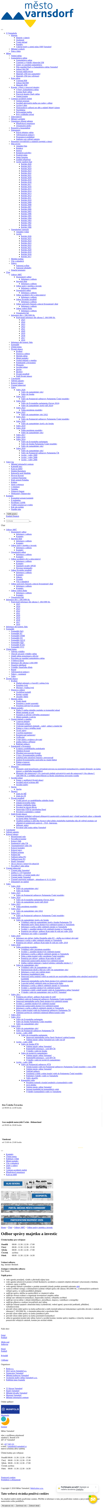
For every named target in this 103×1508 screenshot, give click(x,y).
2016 (23, 340)
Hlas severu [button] (15, 144)
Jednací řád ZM (22, 69)
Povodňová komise (18, 839)
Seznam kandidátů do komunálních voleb (42, 1089)
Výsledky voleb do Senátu (36, 1051)
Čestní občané (21, 42)
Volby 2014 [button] (20, 439)
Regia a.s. (10, 1369)
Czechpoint (15, 378)
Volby (13, 676)
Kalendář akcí (16, 466)
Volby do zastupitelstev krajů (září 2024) (37, 405)
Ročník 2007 (26, 207)
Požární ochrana (17, 852)
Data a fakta (16, 51)
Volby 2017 (20, 435)
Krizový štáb (16, 841)
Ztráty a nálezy (12, 1165)
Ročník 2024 (26, 168)
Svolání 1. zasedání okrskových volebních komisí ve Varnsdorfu (46, 929)
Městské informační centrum (22, 464)
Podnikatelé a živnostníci (26, 363)
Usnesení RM (21, 80)
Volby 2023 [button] (20, 408)
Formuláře (15, 345)
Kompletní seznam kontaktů (22, 498)
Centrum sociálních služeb (16, 1170)
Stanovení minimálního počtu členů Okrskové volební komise (50, 1037)
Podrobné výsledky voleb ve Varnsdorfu (42, 1076)
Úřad (10, 1227)
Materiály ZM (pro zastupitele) (28, 74)
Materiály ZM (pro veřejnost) (27, 76)
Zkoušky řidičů (22, 697)
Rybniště (4, 1356)
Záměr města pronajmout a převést (24, 656)
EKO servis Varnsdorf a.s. (16, 1371)
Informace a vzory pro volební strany (35, 972)
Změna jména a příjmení (25, 742)
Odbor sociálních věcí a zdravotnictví (26, 559)
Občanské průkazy (23, 724)
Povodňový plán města (20, 866)
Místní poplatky (22, 358)
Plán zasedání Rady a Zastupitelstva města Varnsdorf (37, 67)
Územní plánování (18, 385)
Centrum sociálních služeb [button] (21, 99)
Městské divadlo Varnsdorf (16, 1393)
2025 (23, 320)
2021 (23, 329)
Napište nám (16, 509)
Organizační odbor (18, 552)
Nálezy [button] (14, 263)
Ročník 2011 (26, 198)
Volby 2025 (15, 893)
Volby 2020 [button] (20, 421)
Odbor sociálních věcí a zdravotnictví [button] (31, 295)
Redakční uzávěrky (23, 153)
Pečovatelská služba (24, 112)
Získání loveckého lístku (25, 803)
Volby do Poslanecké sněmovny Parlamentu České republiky (45, 399)
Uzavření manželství (24, 733)
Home (3, 1227)
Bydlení (19, 351)
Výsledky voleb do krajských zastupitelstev (43, 1060)
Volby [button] (13, 387)
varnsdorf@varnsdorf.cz (17, 1446)
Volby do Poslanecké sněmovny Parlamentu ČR (40, 453)
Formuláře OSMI (18, 636)
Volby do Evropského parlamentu (34, 442)
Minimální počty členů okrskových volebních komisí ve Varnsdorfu (47, 925)
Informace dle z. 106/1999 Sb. (18, 600)
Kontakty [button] (9, 496)
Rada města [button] (15, 78)
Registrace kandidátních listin (32, 974)
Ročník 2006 (26, 209)
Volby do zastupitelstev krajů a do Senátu (37, 424)
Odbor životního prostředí (21, 570)
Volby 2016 (20, 437)
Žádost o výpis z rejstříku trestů (28, 728)
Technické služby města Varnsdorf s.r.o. (21, 1378)
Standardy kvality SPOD (26, 566)
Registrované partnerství (25, 735)
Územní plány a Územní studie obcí (25, 875)
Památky (19, 44)
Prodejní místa (21, 155)
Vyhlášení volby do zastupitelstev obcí (36, 967)
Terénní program (22, 101)
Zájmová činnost (17, 491)
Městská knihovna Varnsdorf (17, 1375)
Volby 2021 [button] (20, 417)
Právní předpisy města (25, 132)
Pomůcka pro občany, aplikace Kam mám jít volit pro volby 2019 (42, 943)
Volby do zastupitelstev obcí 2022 (34, 414)
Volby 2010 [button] (20, 448)
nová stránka (31, 1085)
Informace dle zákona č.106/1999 (24, 663)
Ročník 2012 (26, 196)
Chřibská (4, 1360)
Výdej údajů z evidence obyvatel (29, 739)
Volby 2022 (15, 909)
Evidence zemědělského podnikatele (30, 748)
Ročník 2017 (26, 184)
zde (77, 1286)
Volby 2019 (20, 426)
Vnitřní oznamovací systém (22, 505)
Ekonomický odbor (18, 532)
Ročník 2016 (26, 187)
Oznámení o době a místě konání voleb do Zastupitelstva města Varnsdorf (50, 990)
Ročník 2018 (26, 182)
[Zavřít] (95, 1487)
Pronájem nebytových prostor (27, 706)
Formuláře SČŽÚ (18, 645)
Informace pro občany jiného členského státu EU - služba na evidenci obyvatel (47, 938)
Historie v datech (23, 38)
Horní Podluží (4, 1350)
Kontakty (19, 536)
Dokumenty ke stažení (20, 882)
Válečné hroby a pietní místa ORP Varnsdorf (33, 47)
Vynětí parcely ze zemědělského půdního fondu (35, 800)
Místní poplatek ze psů (25, 712)
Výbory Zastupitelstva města (27, 90)
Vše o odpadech (17, 261)
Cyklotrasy (15, 487)
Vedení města (16, 56)
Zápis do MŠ (21, 794)
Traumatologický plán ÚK (21, 846)
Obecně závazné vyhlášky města (24, 654)
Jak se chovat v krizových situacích (25, 864)
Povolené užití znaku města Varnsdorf (31, 827)
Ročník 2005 (26, 211)
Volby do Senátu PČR (30, 1044)
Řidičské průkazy (23, 744)
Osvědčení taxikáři (23, 692)
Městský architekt (18, 119)
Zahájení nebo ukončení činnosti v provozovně (34, 758)
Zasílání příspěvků (23, 159)
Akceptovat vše (7, 1506)
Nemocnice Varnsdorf (14, 1373)
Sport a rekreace (17, 484)
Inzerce (19, 150)
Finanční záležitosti (18, 665)
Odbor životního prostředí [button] (26, 299)
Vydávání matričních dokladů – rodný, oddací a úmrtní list (39, 726)
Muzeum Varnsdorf (13, 1395)
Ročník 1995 (26, 216)
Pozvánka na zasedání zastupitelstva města (28, 658)
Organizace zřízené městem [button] (22, 121)
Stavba (18, 369)
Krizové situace (17, 383)
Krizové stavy (16, 850)
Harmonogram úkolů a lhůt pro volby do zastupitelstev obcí (44, 970)
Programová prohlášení (25, 137)
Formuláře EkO (17, 631)
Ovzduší (19, 579)
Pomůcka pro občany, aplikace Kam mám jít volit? (41, 958)
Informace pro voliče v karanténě (34, 934)
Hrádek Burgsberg (18, 471)
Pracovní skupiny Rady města (28, 94)
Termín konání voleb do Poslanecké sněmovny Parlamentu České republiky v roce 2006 (61, 1067)
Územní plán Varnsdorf (20, 870)
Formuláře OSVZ (18, 640)
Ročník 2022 (26, 173)
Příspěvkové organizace (25, 123)
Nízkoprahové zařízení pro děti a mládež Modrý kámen (38, 108)
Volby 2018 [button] (20, 428)
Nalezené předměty (23, 268)
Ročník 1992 (26, 223)
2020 (23, 331)
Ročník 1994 (26, 218)
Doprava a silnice (23, 354)
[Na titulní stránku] (37, 27)
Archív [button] (19, 234)
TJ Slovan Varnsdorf (14, 1388)
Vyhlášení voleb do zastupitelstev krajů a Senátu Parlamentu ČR (46, 922)
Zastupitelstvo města (24, 60)
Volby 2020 (15, 918)
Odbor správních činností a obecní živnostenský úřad (32, 584)
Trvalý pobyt (21, 730)
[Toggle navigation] (2, 29)
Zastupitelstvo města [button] (19, 58)
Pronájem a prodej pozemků (27, 703)
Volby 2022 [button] (20, 412)
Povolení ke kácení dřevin (26, 807)
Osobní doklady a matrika (26, 360)
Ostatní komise (22, 96)
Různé (13, 669)
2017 (23, 338)
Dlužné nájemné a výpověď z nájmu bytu (32, 683)
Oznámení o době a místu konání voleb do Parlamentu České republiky (54, 1073)
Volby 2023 (15, 904)
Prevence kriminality (24, 568)
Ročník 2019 (26, 180)
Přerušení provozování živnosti (28, 753)
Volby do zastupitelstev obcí (32, 392)
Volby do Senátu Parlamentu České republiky (39, 444)
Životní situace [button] (17, 349)
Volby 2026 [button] (20, 390)
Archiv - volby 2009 (29, 455)
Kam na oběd (11, 1175)
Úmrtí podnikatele (23, 764)
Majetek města (22, 356)
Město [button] (8, 53)
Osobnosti (20, 40)
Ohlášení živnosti (23, 751)
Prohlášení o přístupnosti (10, 1480)
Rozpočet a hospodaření (20, 128)
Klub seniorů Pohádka (20, 480)
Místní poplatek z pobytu (26, 717)
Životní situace (12, 679)
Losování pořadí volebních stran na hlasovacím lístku (42, 983)
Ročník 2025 (26, 166)
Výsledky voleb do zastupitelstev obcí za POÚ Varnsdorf (43, 992)
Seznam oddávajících (24, 71)
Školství (19, 372)
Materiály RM (21, 85)
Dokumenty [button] (15, 130)
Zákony (19, 577)
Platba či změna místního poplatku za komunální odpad (38, 710)
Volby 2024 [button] (20, 401)
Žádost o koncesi (23, 762)
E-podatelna (16, 500)
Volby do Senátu (27, 394)
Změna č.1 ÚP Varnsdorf (21, 873)
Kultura (14, 482)
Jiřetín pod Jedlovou (5, 1343)
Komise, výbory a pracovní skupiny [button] (25, 87)
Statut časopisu (22, 157)
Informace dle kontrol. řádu (22, 342)
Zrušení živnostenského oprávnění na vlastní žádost (36, 760)
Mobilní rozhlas (17, 259)
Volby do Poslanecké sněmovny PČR (36, 1064)
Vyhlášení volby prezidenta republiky (36, 949)
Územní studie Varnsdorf (21, 877)
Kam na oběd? (17, 469)
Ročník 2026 (26, 164)
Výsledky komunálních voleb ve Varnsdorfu (43, 1092)
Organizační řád (22, 313)
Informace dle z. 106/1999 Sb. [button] (23, 315)
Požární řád (15, 855)
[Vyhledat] (30, 521)
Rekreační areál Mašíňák (21, 473)
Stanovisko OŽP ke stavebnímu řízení (31, 809)
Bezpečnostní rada (18, 836)
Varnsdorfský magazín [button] (20, 229)
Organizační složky (23, 126)
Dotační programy (18, 270)
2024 (23, 322)
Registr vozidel (22, 694)
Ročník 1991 (26, 225)
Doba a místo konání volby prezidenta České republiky (43, 956)
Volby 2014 (15, 1017)
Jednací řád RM (22, 83)
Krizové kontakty (18, 848)
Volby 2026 (15, 886)
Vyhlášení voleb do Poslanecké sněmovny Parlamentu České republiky (44, 999)
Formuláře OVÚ (17, 647)
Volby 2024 (15, 897)
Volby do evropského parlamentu (34, 1035)
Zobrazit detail (34, 1506)
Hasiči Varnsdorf (17, 861)
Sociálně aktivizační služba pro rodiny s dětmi (34, 103)
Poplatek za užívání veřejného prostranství (32, 715)
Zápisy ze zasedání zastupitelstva (29, 65)
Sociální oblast (22, 367)
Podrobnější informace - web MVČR (41, 1049)
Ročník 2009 (26, 202)
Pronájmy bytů (22, 685)
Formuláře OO (17, 638)
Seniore (4, 1427)
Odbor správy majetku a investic (24, 545)
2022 (23, 326)
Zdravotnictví (16, 117)
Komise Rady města (24, 92)
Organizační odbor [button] (23, 290)
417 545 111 (9, 1444)
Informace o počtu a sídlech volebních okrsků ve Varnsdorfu (45, 954)
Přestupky (20, 365)
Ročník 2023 (26, 171)
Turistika (14, 489)
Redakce (19, 148)
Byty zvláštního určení (25, 114)
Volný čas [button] (10, 462)
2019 (23, 333)
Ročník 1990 (26, 227)
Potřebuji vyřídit (12, 1159)
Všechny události (92, 1148)
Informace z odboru (29, 279)
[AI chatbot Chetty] (93, 1499)
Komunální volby (28, 1080)
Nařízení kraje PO (18, 859)
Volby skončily (32, 1078)
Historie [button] (14, 35)
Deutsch (16, 516)
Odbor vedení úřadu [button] (24, 308)
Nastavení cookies (8, 1477)
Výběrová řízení (17, 660)
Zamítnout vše (21, 1506)
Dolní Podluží (4, 1336)
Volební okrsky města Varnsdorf (39, 1046)
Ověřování (20, 737)
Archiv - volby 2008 (29, 457)
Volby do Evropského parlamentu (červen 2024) (40, 403)
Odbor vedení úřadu (19, 591)
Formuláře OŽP (17, 642)
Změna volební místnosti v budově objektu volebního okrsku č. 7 (47, 963)
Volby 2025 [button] (20, 396)
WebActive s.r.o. (36, 1488)
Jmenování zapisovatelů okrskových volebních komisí (42, 961)
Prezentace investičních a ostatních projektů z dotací (31, 141)
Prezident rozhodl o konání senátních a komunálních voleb (49, 1082)
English (9, 516)
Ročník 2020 (26, 178)
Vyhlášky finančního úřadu (21, 667)
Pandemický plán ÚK (19, 843)
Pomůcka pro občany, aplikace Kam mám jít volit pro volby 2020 (47, 931)
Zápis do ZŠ (21, 796)
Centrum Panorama (18, 478)
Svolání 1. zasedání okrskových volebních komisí (40, 952)
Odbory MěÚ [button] (16, 275)
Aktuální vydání (22, 232)
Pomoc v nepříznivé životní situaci (29, 780)
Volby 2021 (15, 913)
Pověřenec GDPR (18, 502)
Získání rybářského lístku (26, 805)
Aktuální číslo (21, 146)
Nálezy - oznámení (18, 674)
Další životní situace (24, 376)
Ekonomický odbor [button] (23, 277)
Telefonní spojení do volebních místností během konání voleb (40, 1013)
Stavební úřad (16, 539)
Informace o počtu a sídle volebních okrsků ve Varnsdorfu (44, 927)
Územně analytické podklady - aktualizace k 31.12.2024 (33, 879)
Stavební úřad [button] (21, 281)
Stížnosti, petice (22, 825)
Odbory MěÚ (11, 530)
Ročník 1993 (26, 220)
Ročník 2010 (26, 200)
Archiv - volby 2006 (29, 460)
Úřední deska (16, 347)
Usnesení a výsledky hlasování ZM (30, 62)
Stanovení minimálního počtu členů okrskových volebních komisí (47, 981)
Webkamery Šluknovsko (21, 493)
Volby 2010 (15, 1026)
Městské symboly (18, 49)
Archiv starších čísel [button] (24, 162)
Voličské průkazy (33, 1071)
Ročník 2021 (26, 175)
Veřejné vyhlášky (18, 651)
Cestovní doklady (23, 721)
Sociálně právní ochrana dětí (27, 782)
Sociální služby (22, 785)
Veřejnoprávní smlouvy (25, 135)
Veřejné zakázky (17, 381)
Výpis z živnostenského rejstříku (29, 755)
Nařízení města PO (18, 857)
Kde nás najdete (17, 507)
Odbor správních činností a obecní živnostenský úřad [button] (37, 304)
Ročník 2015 (26, 189)
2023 (23, 324)
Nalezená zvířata (22, 266)
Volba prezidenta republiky (31, 410)
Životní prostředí (22, 374)
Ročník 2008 (26, 205)
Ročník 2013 (26, 193)
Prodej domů (21, 701)
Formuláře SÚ (16, 633)
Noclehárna (20, 110)
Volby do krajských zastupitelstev (34, 1053)
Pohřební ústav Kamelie (15, 1380)
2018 (23, 335)
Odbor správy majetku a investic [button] (29, 286)
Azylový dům (21, 105)
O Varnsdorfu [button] (11, 33)
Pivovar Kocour (17, 475)
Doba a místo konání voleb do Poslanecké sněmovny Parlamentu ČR (43, 1010)
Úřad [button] (8, 272)
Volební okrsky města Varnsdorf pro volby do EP (45, 1040)
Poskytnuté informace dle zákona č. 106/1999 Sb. (30, 602)
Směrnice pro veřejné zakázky (28, 139)
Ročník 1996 (26, 214)
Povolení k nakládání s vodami (28, 812)
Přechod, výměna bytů (25, 688)
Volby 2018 (15, 945)
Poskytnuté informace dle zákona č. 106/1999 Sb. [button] (35, 317)
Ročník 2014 (26, 191)
